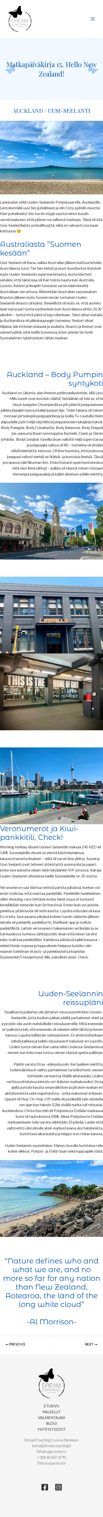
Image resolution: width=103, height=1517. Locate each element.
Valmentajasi (51, 1418)
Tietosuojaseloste (51, 1463)
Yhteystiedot (52, 1429)
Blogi (51, 1423)
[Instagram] (58, 1487)
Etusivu (51, 1406)
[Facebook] (44, 1487)
